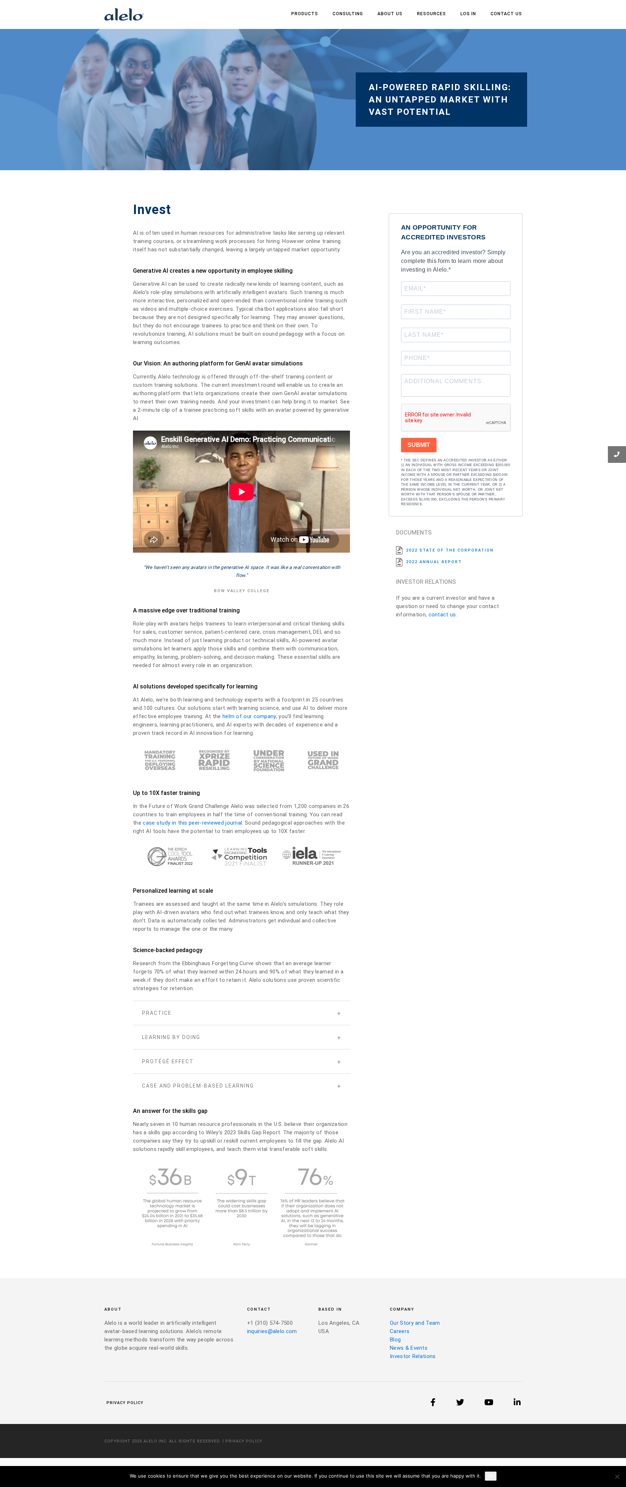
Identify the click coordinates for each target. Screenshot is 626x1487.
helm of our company (249, 716)
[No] (617, 1476)
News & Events (408, 1348)
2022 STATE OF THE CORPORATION (450, 550)
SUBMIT (419, 445)
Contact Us (506, 13)
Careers (399, 1331)
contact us (442, 614)
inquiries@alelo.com (272, 1331)
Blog (395, 1339)
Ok (491, 1476)
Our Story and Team (415, 1323)
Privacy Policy (125, 1402)
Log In (468, 13)
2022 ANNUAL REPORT (434, 562)
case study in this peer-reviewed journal (192, 823)
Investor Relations (412, 1356)
